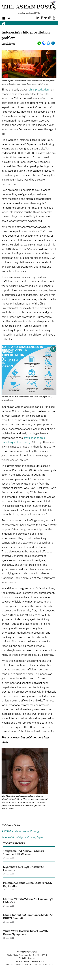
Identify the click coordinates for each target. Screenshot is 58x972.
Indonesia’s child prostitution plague (22, 837)
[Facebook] (43, 43)
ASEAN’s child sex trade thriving (20, 831)
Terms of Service (22, 961)
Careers (37, 964)
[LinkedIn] (53, 43)
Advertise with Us (23, 964)
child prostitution (39, 89)
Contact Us (48, 964)
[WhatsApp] (39, 43)
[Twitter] (48, 43)
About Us (9, 964)
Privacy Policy (38, 961)
